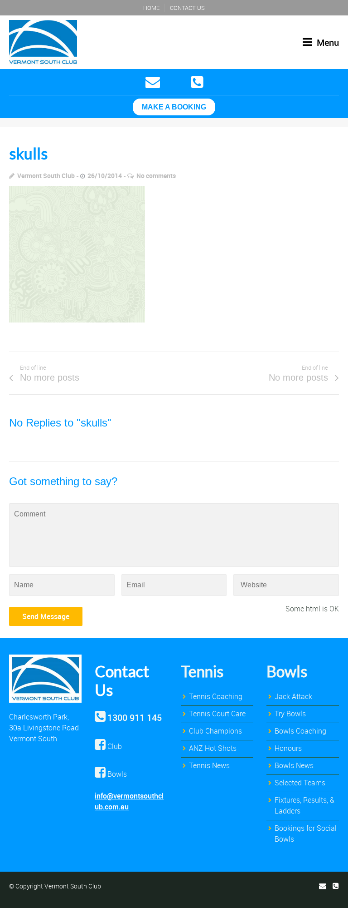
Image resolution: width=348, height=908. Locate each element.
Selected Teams (300, 783)
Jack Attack (293, 696)
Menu (326, 42)
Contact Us (187, 8)
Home (151, 8)
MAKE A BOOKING (174, 107)
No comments (156, 175)
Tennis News (209, 765)
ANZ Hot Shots (213, 748)
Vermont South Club (46, 175)
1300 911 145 (134, 717)
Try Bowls (290, 714)
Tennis (202, 671)
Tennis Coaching (215, 696)
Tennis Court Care (217, 714)
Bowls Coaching (300, 731)
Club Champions (215, 731)
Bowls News (294, 765)
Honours (288, 748)
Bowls (286, 671)
